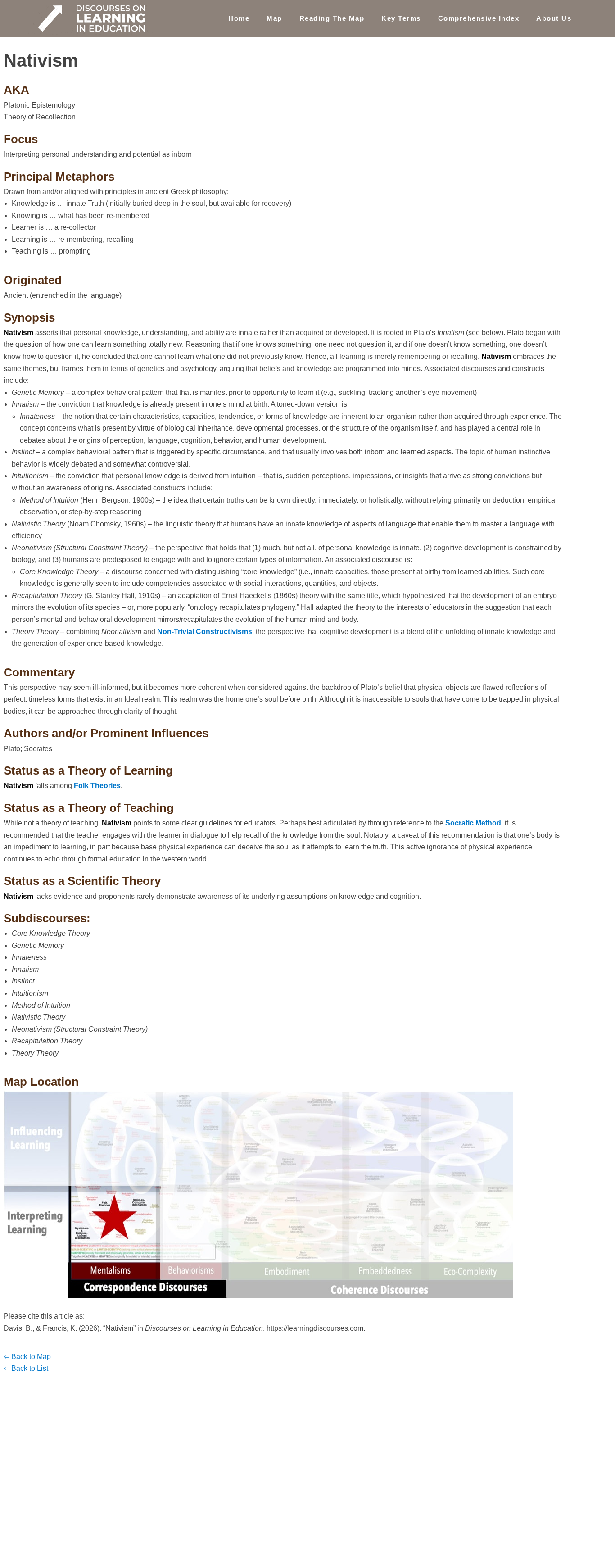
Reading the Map (332, 18)
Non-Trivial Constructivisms (204, 631)
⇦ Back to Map (27, 1356)
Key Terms (401, 18)
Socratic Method (473, 823)
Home (238, 18)
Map (274, 18)
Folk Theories (97, 785)
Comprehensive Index (479, 18)
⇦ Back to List (26, 1368)
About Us (553, 18)
